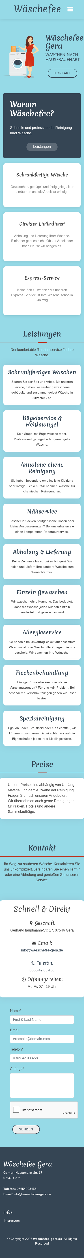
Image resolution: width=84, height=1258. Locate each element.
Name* (15, 1011)
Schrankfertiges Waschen (42, 372)
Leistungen (42, 146)
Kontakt (62, 73)
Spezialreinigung (42, 718)
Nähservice (42, 511)
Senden (26, 1129)
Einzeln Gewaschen (42, 592)
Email (14, 1030)
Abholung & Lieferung (42, 552)
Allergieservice (42, 632)
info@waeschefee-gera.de (42, 950)
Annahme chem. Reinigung (42, 468)
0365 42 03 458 (42, 970)
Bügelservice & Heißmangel (42, 421)
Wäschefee (37, 8)
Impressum (12, 1220)
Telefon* (16, 1049)
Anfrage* (17, 1069)
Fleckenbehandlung (42, 673)
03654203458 (20, 1189)
